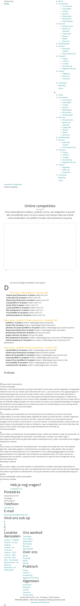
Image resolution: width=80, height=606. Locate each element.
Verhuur (61, 46)
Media (64, 39)
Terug (9, 270)
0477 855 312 (9, 508)
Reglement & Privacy (31, 578)
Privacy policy (28, 595)
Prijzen (65, 59)
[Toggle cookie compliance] (1, 412)
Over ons (61, 24)
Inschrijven (27, 585)
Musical (65, 14)
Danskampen (67, 21)
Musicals (26, 546)
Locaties (65, 63)
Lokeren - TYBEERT (11, 540)
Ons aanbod (63, 4)
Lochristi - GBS (10, 557)
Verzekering (67, 66)
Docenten (26, 558)
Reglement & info (69, 68)
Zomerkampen (64, 44)
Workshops (66, 19)
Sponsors (66, 41)
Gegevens (66, 73)
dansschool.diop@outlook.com (16, 515)
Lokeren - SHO (10, 555)
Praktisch (62, 56)
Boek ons (66, 76)
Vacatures (66, 78)
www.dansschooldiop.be (40, 602)
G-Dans (65, 11)
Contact (61, 71)
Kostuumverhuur (69, 54)
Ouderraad (66, 34)
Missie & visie (67, 26)
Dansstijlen (66, 9)
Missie (25, 556)
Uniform (65, 61)
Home (60, 1)
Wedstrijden (67, 16)
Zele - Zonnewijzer (11, 560)
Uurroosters (67, 6)
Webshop (26, 587)
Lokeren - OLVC (10, 552)
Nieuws (65, 36)
